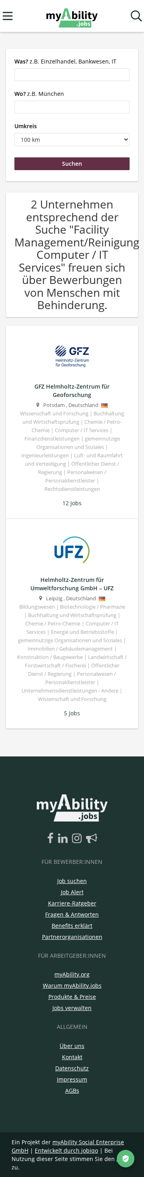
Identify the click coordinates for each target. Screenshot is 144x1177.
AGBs (72, 1090)
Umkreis (25, 126)
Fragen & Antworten (72, 914)
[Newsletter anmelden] (91, 838)
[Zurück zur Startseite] (71, 16)
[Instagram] (78, 838)
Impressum (72, 1079)
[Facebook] (51, 838)
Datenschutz (72, 1068)
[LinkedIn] (64, 838)
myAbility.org (72, 974)
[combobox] (72, 74)
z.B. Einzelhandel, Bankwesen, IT (65, 61)
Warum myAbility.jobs (72, 985)
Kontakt (72, 1057)
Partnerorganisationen (72, 937)
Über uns (72, 1046)
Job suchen (72, 881)
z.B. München (39, 93)
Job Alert (72, 892)
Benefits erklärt (72, 925)
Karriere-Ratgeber (72, 903)
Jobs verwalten (72, 1008)
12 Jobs (72, 503)
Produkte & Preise (72, 996)
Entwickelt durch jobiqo (66, 1150)
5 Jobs (72, 713)
